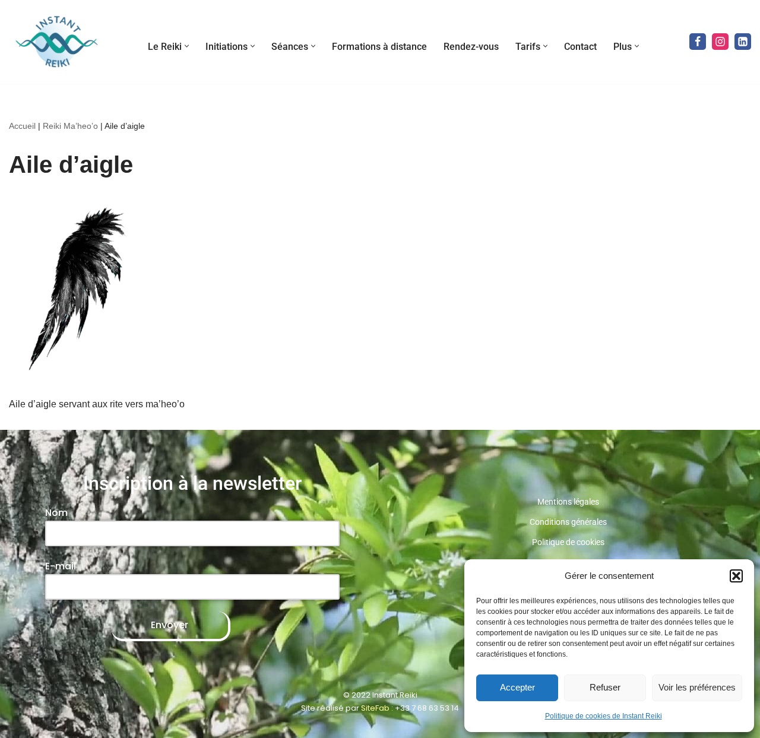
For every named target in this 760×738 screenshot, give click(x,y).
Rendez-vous (471, 46)
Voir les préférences (697, 687)
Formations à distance (379, 46)
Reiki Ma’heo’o (70, 126)
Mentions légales (568, 501)
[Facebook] (697, 41)
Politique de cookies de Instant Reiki (603, 716)
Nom (56, 513)
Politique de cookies (568, 542)
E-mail (60, 566)
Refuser (605, 687)
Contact (580, 46)
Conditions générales (568, 522)
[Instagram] (720, 41)
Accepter (517, 687)
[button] (736, 576)
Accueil (22, 126)
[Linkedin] (742, 41)
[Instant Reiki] (56, 42)
